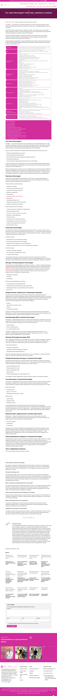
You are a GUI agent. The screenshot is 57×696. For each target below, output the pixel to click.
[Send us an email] (5, 682)
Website (38, 618)
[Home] (5, 5)
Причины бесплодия (10, 124)
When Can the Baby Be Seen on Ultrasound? (34, 595)
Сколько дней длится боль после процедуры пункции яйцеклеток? (22, 563)
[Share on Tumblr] (34, 518)
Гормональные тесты (42, 3)
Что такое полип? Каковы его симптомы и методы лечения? (10, 596)
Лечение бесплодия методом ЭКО (13, 131)
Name (8, 618)
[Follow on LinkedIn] (45, 0)
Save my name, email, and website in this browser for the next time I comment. (23, 623)
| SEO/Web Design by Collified (34, 693)
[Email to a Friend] (27, 518)
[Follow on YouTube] (46, 0)
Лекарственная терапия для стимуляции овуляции (16, 128)
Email (23, 618)
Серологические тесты (31, 6)
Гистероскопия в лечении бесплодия (13, 134)
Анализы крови (52, 3)
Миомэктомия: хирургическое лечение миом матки (16, 135)
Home (7, 22)
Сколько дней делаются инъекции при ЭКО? (34, 579)
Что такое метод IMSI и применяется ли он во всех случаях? (22, 595)
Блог (38, 6)
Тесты (35, 3)
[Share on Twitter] (25, 518)
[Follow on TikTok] (4, 682)
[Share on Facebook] (23, 518)
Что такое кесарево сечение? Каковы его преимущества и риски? (46, 579)
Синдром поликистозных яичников (15, 196)
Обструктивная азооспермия (44, 595)
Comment (9, 608)
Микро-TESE (9, 289)
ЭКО (13, 22)
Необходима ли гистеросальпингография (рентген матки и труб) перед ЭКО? (23, 579)
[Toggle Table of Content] (49, 122)
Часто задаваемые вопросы (12, 138)
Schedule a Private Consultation (6, 695)
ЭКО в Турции (31, 3)
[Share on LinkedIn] (31, 518)
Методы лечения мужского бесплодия (14, 127)
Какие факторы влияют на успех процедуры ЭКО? (33, 563)
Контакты (47, 6)
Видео (41, 6)
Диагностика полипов (11, 391)
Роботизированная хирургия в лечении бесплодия (16, 136)
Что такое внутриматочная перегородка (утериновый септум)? (9, 580)
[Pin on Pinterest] (29, 518)
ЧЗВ (44, 6)
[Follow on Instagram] (30, 637)
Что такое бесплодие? (11, 123)
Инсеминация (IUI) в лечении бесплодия (14, 130)
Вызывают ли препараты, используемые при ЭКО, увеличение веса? (45, 564)
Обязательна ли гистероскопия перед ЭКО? (10, 563)
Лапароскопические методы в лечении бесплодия (16, 132)
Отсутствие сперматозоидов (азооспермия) (16, 213)
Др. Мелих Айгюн (23, 3)
